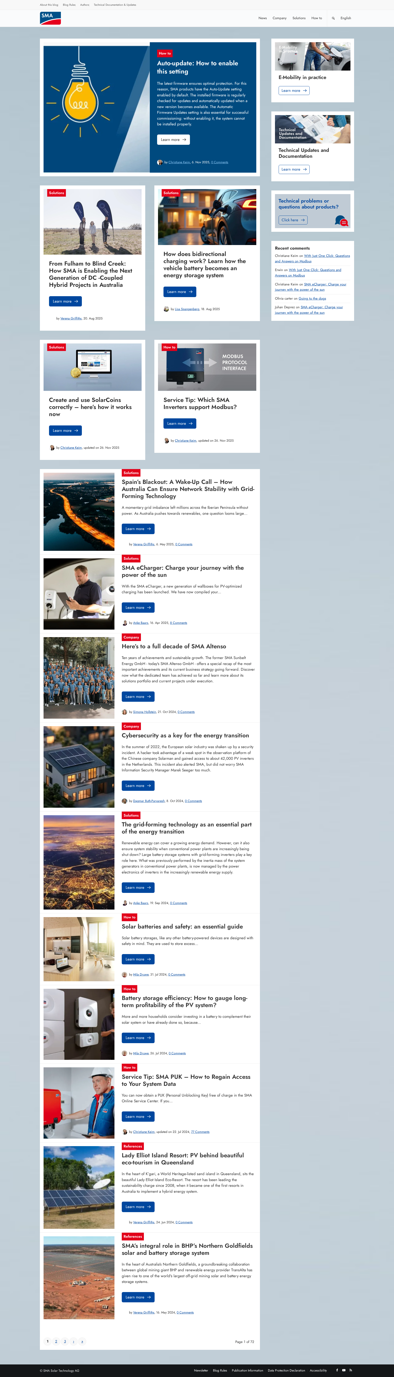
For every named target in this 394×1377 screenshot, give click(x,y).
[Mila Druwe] (124, 974)
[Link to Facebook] (337, 1370)
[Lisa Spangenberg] (166, 309)
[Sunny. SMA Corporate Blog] (53, 18)
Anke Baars (140, 622)
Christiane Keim (179, 162)
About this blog (49, 5)
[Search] (333, 18)
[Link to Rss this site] (350, 1370)
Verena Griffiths (71, 318)
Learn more (170, 139)
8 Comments (178, 622)
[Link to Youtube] (343, 1370)
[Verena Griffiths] (51, 318)
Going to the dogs (312, 298)
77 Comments (200, 1131)
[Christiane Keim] (160, 162)
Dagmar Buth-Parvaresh (149, 801)
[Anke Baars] (124, 623)
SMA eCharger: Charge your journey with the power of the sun (310, 287)
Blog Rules (69, 5)
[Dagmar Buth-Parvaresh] (124, 801)
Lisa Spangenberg (187, 309)
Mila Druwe (140, 974)
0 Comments (219, 162)
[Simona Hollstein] (124, 712)
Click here (290, 220)
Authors (84, 5)
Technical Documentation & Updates (115, 5)
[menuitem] (49, 5)
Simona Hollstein (144, 712)
